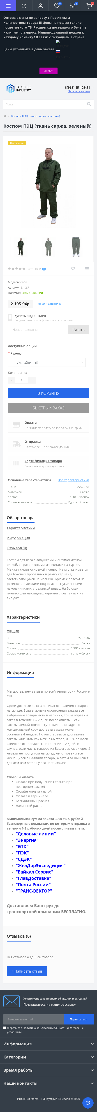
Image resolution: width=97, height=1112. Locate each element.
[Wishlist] (73, 268)
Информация (18, 537)
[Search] (89, 104)
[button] (40, 5)
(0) (44, 269)
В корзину (48, 393)
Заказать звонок (79, 91)
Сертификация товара (43, 461)
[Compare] (87, 268)
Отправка (33, 441)
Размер (14, 353)
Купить (78, 329)
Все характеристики (73, 480)
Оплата (31, 422)
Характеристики (21, 528)
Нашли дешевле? (49, 304)
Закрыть (48, 71)
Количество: (17, 372)
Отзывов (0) (17, 547)
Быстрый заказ (48, 408)
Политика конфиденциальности (44, 1028)
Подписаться (78, 1019)
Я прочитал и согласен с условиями (45, 1030)
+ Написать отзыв (26, 971)
